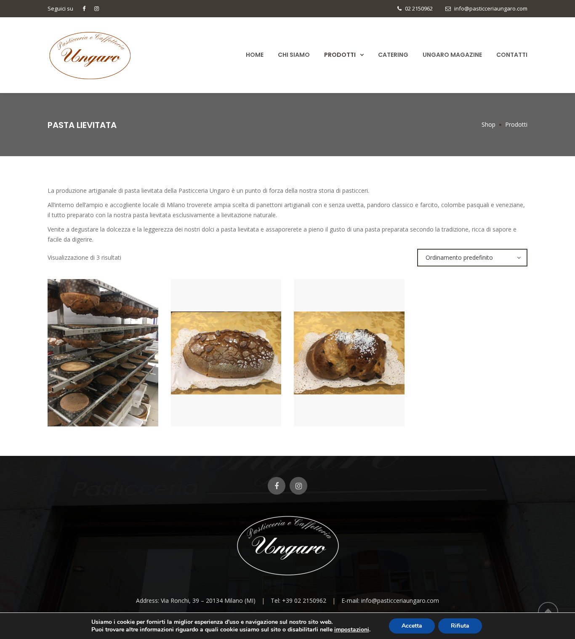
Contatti (511, 55)
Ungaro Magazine (452, 55)
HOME (255, 55)
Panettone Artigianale (103, 401)
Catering (393, 55)
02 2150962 (419, 8)
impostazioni (351, 630)
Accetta (412, 626)
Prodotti (340, 55)
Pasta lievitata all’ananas (226, 401)
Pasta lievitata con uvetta (349, 401)
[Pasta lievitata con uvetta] (334, 378)
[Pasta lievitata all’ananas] (212, 378)
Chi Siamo (294, 55)
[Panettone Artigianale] (88, 378)
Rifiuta (460, 626)
